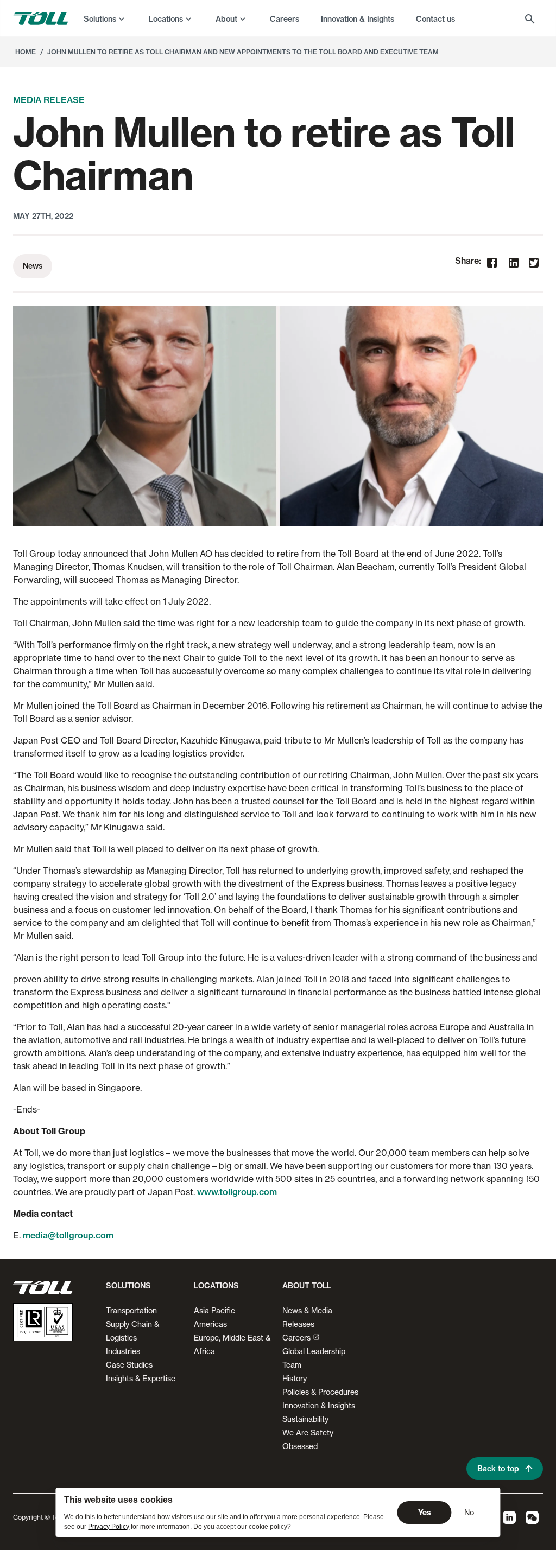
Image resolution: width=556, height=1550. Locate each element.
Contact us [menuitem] (435, 19)
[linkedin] (514, 264)
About (226, 19)
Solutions (100, 19)
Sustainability (305, 1419)
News (32, 266)
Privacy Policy (108, 1526)
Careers (296, 1337)
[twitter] (534, 263)
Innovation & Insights (318, 1405)
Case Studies (129, 1364)
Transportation (131, 1310)
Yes (424, 1512)
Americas (210, 1324)
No (469, 1512)
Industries (123, 1351)
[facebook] (492, 264)
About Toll (306, 1286)
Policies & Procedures (320, 1391)
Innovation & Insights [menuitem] (357, 19)
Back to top (498, 1468)
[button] (126, 1290)
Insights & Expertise (140, 1378)
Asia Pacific (214, 1310)
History (294, 1378)
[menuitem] (105, 18)
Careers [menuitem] (284, 19)
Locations (166, 19)
